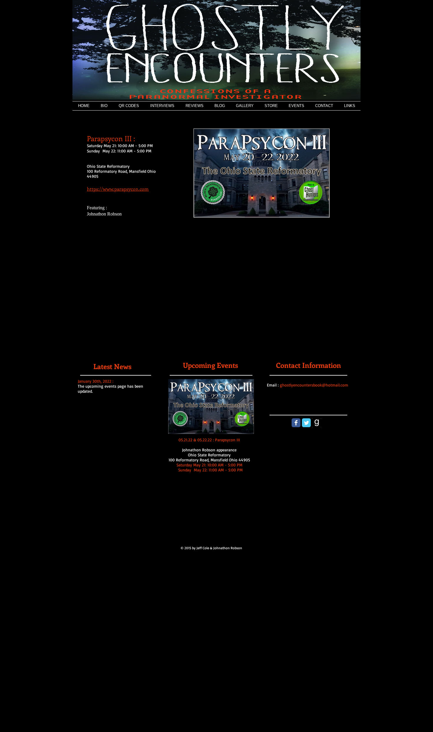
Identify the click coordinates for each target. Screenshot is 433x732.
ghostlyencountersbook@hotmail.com (314, 384)
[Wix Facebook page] (296, 422)
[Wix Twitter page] (306, 422)
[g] (316, 422)
